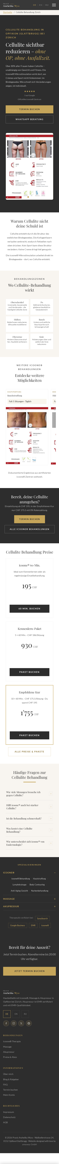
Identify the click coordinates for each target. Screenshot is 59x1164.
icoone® (45, 925)
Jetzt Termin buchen (29, 971)
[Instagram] (14, 1023)
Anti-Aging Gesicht (19, 890)
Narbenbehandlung (39, 890)
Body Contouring (37, 884)
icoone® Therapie (12, 1041)
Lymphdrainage (19, 884)
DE (34, 5)
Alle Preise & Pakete (29, 751)
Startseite (7, 12)
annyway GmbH (29, 1144)
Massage (7, 1046)
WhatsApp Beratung (29, 119)
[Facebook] (6, 1023)
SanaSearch (42, 918)
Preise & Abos (10, 1057)
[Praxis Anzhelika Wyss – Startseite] (17, 5)
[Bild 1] (28, 197)
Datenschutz (9, 1117)
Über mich (8, 1074)
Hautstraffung (39, 878)
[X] (21, 1023)
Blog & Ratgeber (11, 1079)
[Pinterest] (29, 1023)
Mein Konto (9, 1095)
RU (47, 5)
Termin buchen (29, 109)
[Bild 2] (31, 197)
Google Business (17, 925)
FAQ (5, 1084)
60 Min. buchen (29, 608)
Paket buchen (29, 672)
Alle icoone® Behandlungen (29, 529)
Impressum (8, 1112)
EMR (33, 925)
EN (40, 5)
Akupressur (8, 1052)
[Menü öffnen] (54, 5)
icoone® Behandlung (20, 878)
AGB (5, 1122)
